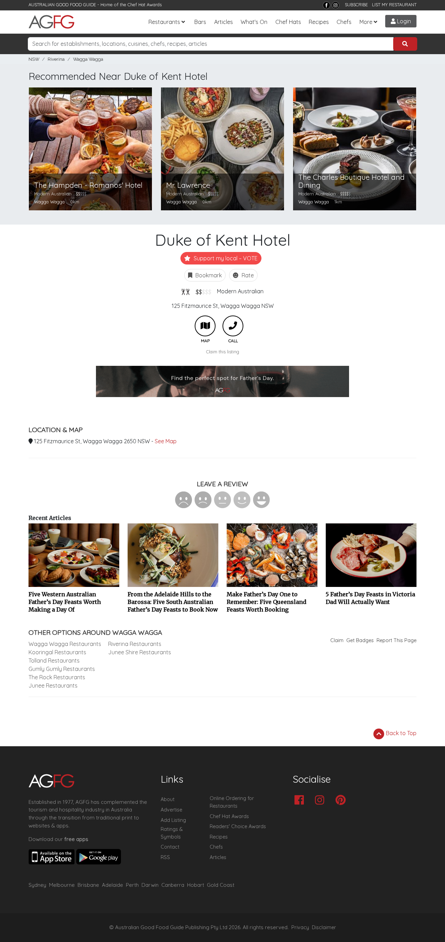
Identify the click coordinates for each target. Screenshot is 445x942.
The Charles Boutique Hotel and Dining (351, 181)
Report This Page (396, 640)
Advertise (171, 810)
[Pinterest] (342, 800)
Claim (336, 640)
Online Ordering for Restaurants (232, 802)
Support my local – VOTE (225, 258)
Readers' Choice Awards (238, 826)
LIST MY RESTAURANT (394, 4)
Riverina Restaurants (134, 643)
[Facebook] (326, 5)
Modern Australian (240, 291)
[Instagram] (335, 5)
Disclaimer (324, 927)
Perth (132, 885)
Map (205, 326)
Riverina (56, 59)
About (168, 799)
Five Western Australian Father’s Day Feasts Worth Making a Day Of (65, 602)
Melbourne (62, 885)
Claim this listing (222, 351)
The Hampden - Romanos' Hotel (88, 185)
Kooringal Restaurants (57, 652)
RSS (165, 857)
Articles (223, 21)
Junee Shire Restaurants (139, 652)
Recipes (319, 21)
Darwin (150, 885)
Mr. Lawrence (188, 185)
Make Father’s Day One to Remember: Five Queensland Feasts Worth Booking (266, 602)
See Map (166, 441)
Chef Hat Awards (145, 4)
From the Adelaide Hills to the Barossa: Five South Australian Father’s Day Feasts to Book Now (173, 602)
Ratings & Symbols (172, 833)
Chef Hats (288, 21)
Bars (200, 21)
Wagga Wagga (88, 59)
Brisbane (88, 885)
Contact (170, 847)
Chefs (344, 21)
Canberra (172, 885)
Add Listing (173, 820)
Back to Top (400, 733)
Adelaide (112, 885)
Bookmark (208, 275)
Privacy (300, 927)
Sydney (37, 885)
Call (232, 326)
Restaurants (164, 21)
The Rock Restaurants (57, 677)
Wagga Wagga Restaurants (65, 643)
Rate (247, 275)
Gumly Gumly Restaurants (62, 668)
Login (403, 21)
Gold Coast (220, 885)
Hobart (195, 885)
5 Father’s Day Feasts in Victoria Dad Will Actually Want (370, 598)
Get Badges (360, 640)
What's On (254, 21)
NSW (34, 59)
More (365, 21)
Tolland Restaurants (54, 660)
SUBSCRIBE (356, 4)
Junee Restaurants (53, 685)
